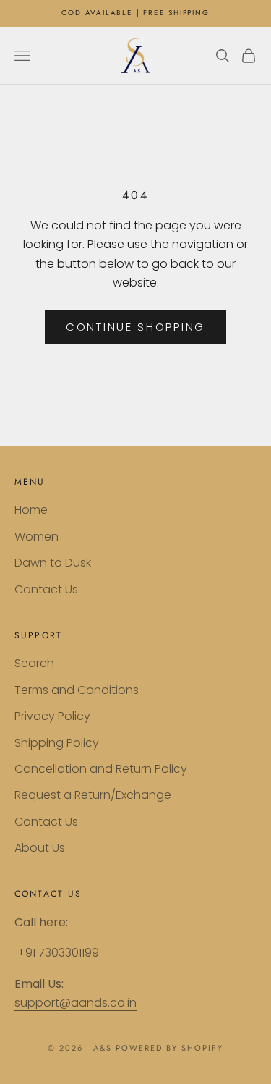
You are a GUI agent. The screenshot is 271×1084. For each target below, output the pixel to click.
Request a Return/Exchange (92, 795)
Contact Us (46, 589)
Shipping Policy (56, 742)
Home (31, 509)
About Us (39, 847)
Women (36, 536)
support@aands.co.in (75, 1002)
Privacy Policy (52, 716)
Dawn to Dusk (52, 562)
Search (34, 663)
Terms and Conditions (76, 690)
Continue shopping (135, 326)
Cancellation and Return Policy (100, 769)
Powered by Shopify (169, 1048)
